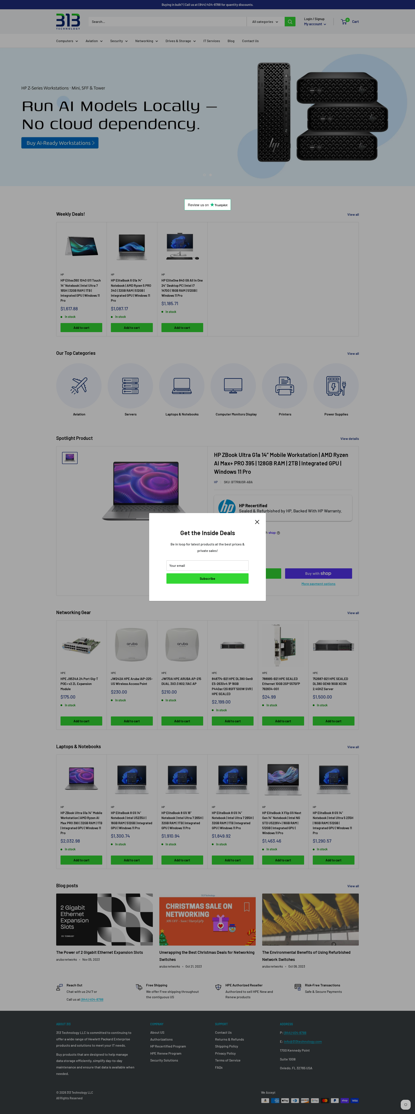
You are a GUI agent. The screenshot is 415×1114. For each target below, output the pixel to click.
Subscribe (207, 578)
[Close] (257, 521)
